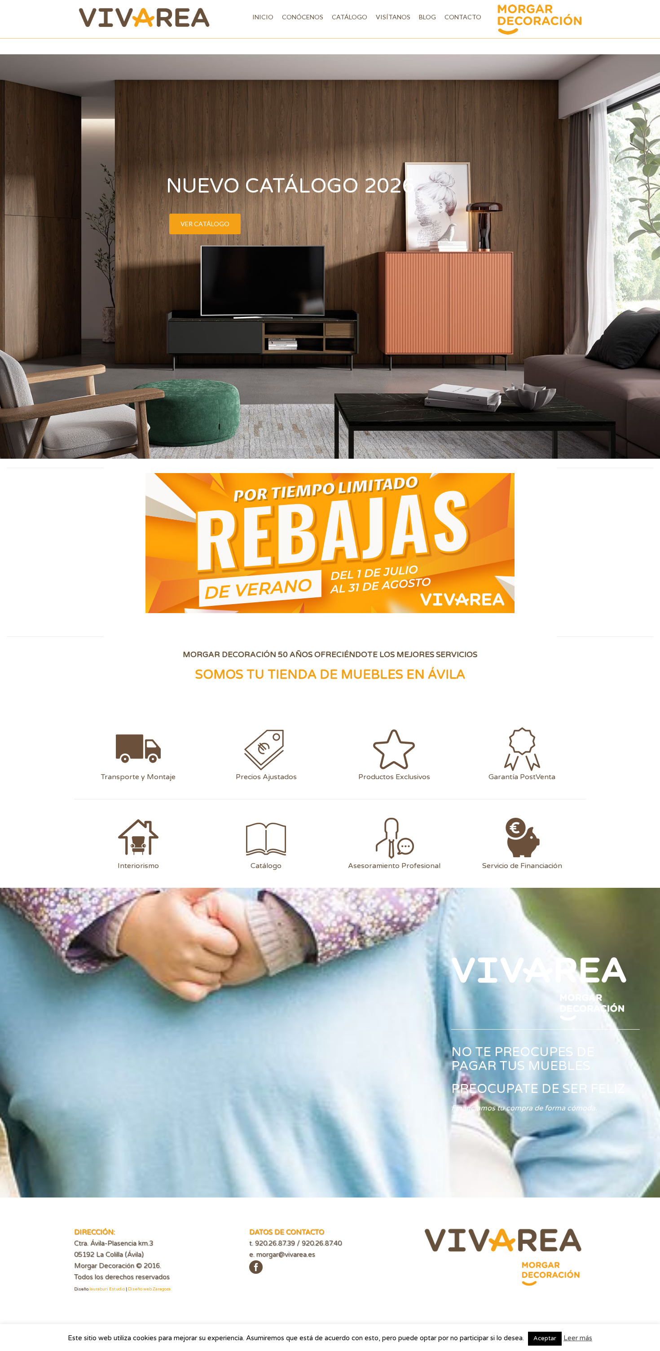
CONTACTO (462, 17)
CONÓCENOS (302, 17)
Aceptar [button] (544, 1338)
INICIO (262, 17)
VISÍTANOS (393, 17)
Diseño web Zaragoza (149, 1289)
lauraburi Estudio (107, 1289)
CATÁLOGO (349, 17)
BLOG (427, 17)
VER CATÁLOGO (204, 224)
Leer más (577, 1338)
